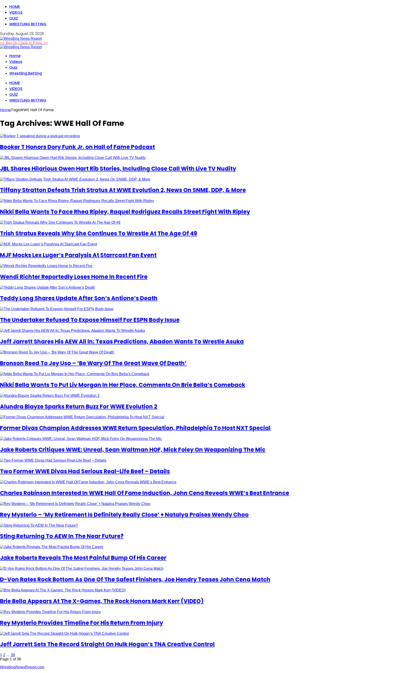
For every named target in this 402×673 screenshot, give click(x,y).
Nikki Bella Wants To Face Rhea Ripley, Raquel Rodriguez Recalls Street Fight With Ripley (125, 212)
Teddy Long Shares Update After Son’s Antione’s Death (78, 298)
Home (14, 6)
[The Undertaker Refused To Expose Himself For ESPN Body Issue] (57, 309)
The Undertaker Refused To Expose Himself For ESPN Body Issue (90, 320)
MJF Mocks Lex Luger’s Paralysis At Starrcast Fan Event (78, 255)
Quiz (13, 18)
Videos (16, 12)
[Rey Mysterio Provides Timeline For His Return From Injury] (50, 612)
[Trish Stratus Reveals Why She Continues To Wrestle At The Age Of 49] (60, 222)
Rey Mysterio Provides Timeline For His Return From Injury (81, 623)
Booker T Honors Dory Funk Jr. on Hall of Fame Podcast (77, 147)
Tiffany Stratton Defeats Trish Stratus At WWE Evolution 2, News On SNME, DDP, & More (123, 190)
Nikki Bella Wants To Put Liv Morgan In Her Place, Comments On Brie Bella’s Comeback (122, 385)
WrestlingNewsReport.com (22, 667)
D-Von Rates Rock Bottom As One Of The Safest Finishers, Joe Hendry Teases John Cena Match (135, 579)
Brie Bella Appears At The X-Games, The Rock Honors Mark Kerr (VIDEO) (102, 601)
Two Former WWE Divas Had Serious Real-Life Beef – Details (85, 471)
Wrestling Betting (27, 24)
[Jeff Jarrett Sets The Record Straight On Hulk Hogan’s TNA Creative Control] (64, 633)
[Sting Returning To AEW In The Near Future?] (39, 525)
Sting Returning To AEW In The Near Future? (62, 536)
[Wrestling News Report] (21, 39)
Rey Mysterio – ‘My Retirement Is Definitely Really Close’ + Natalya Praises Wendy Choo (124, 514)
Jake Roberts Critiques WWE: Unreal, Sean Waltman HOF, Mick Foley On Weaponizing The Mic (132, 449)
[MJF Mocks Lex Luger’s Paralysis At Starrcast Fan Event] (48, 244)
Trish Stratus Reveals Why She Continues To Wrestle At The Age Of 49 (98, 233)
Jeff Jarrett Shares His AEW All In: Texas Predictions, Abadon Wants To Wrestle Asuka (122, 341)
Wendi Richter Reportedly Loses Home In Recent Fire (73, 277)
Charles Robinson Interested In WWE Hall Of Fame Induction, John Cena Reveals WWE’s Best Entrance (144, 493)
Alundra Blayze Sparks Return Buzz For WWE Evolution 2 (78, 406)
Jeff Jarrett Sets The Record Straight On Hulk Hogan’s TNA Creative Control (107, 644)
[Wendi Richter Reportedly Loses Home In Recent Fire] (46, 266)
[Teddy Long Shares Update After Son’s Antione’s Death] (47, 287)
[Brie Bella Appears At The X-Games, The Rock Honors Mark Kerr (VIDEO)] (63, 590)
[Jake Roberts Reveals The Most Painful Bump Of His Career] (51, 547)
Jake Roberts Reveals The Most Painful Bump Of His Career (83, 558)
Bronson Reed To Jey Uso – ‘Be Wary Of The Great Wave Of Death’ (93, 363)
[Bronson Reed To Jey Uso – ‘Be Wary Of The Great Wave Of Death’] (57, 352)
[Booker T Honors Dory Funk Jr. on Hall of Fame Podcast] (40, 136)
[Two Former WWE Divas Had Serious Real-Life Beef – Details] (53, 460)
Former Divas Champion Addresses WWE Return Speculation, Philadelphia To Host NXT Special (135, 428)
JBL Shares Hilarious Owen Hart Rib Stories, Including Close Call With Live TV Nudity (118, 168)
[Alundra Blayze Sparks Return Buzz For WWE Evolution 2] (50, 396)
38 (13, 655)
